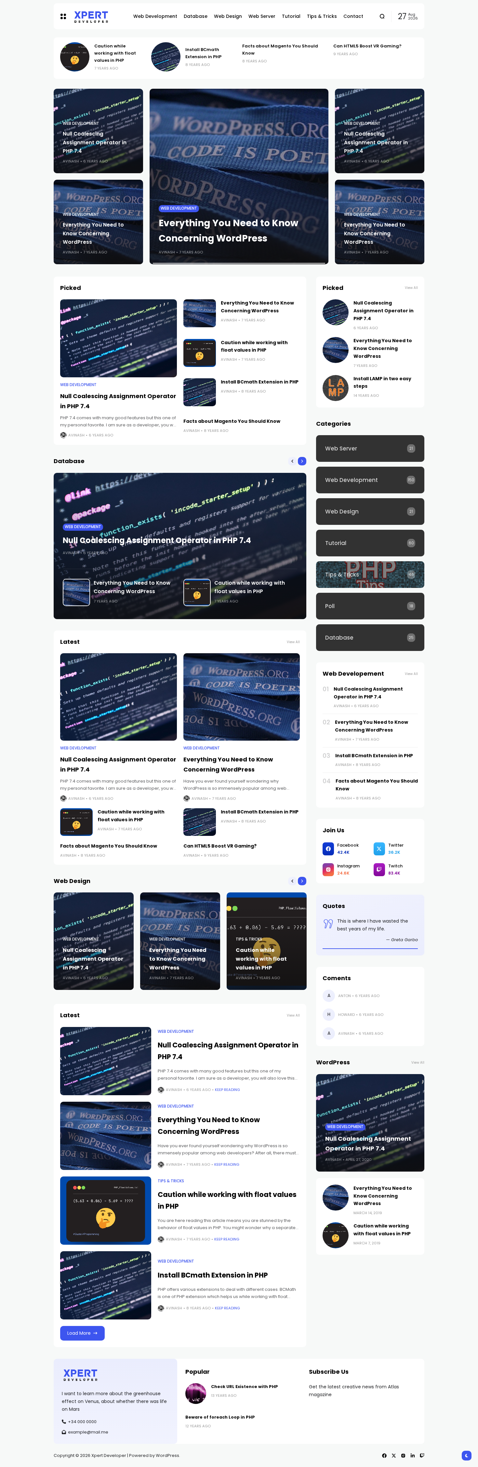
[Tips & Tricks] (370, 574)
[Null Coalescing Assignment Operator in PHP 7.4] (351, 56)
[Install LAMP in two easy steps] (336, 388)
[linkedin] (412, 1455)
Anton (344, 995)
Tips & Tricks (174, 208)
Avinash (71, 161)
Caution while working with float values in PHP (261, 958)
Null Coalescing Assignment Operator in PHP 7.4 (395, 53)
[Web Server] (370, 448)
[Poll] (370, 606)
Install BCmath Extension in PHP (260, 382)
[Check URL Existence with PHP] (195, 1393)
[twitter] (394, 1455)
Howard (346, 1014)
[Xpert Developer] (98, 16)
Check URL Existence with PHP (244, 1386)
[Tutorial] (370, 543)
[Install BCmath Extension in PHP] (78, 56)
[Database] (370, 637)
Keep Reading (227, 1089)
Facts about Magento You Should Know (231, 421)
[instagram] (403, 1455)
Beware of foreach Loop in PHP (220, 1417)
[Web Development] (370, 480)
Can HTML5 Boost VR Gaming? (280, 46)
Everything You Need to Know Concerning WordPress (93, 233)
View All (293, 642)
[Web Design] (370, 511)
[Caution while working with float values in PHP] (239, 176)
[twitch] (422, 1455)
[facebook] (384, 1455)
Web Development (81, 123)
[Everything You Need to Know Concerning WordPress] (199, 313)
